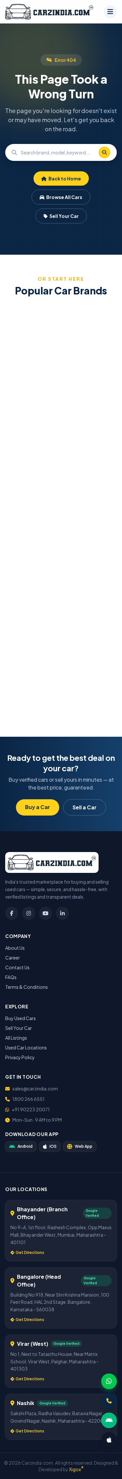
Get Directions (30, 1252)
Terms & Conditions (26, 987)
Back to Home (64, 178)
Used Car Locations (26, 1047)
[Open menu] (110, 11)
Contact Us (17, 967)
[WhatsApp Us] (109, 1381)
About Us (15, 948)
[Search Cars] (104, 152)
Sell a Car (85, 807)
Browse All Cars (64, 197)
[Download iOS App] (109, 1440)
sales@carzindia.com (35, 1088)
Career (12, 957)
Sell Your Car (64, 216)
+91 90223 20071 (31, 1109)
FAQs (11, 977)
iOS (53, 1146)
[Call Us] (109, 1401)
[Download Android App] (109, 1420)
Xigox (76, 1469)
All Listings (16, 1038)
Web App (83, 1146)
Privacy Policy (20, 1057)
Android (25, 1146)
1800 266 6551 (28, 1099)
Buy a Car (37, 806)
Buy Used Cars (20, 1018)
